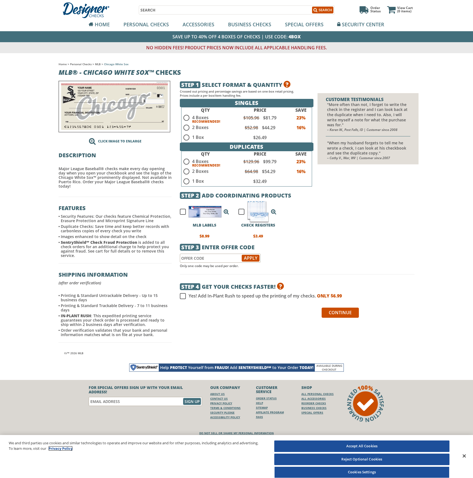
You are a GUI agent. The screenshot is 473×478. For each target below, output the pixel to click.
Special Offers (304, 24)
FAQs (259, 417)
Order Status (266, 398)
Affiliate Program (270, 412)
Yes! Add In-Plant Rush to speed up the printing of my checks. (265, 296)
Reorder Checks (313, 403)
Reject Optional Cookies (361, 459)
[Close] (464, 456)
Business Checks (249, 24)
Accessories (198, 24)
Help (259, 403)
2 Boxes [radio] (200, 127)
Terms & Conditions (225, 408)
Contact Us (219, 398)
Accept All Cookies (361, 445)
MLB (98, 64)
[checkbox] (202, 212)
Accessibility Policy (225, 417)
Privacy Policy (221, 403)
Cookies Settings (362, 472)
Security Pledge (222, 412)
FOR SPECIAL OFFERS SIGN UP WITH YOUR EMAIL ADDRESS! (136, 389)
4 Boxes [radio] (200, 118)
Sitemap (262, 407)
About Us (217, 394)
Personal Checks (146, 24)
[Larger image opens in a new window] (114, 106)
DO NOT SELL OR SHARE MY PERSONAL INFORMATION (236, 433)
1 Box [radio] (198, 137)
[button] (226, 212)
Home (102, 24)
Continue (340, 313)
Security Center (363, 24)
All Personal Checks (317, 394)
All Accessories (313, 398)
